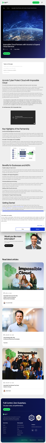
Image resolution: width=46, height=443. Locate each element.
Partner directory (20, 425)
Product (4, 429)
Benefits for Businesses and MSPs (10, 70)
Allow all (37, 229)
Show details (39, 225)
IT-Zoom (3, 208)
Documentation (20, 432)
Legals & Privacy (24, 440)
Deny (23, 229)
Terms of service (33, 440)
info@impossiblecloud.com (37, 426)
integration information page (17, 206)
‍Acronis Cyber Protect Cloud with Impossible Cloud (13, 66)
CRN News (9, 208)
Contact (4, 432)
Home (4, 425)
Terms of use (40, 440)
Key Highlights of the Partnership (9, 68)
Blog (4, 8)
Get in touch (4, 209)
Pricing (4, 430)
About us (5, 427)
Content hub (19, 430)
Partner (8, 8)
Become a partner (20, 427)
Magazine (19, 434)
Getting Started (6, 72)
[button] (42, 2)
